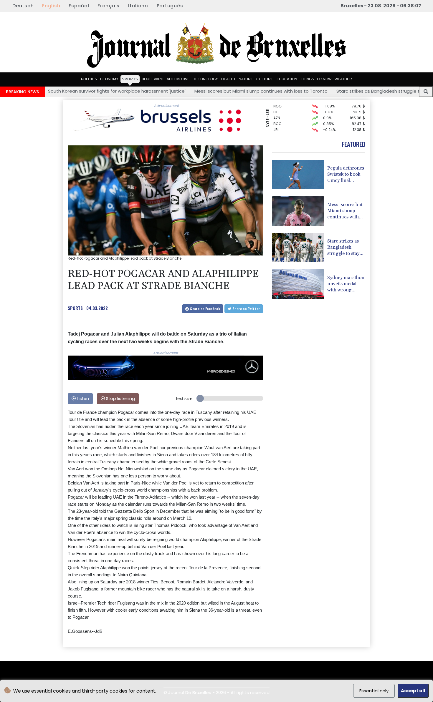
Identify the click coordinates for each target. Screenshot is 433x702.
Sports (130, 79)
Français (108, 5)
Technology (205, 79)
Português (170, 5)
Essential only (374, 691)
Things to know (316, 79)
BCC (277, 117)
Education (287, 79)
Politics (89, 79)
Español (79, 5)
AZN (276, 111)
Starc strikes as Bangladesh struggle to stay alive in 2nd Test (364, 91)
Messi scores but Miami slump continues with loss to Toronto (222, 91)
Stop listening (120, 398)
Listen (82, 398)
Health (228, 79)
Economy (109, 79)
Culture (264, 79)
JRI (276, 123)
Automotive (178, 79)
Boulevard (152, 79)
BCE (276, 106)
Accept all (413, 691)
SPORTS (75, 308)
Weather (343, 79)
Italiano (138, 5)
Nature (246, 79)
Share (204, 308)
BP (275, 129)
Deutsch (23, 5)
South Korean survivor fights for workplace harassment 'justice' (78, 91)
